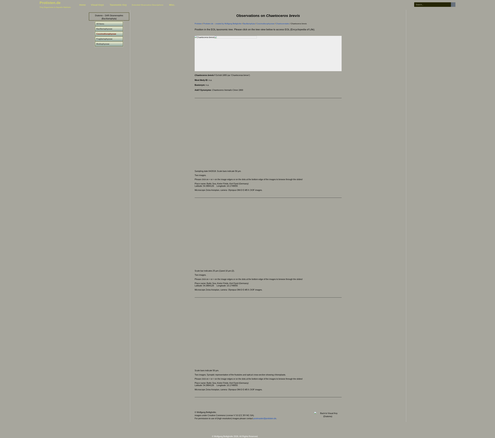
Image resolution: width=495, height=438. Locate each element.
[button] (227, 135)
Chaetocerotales (282, 24)
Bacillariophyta (249, 24)
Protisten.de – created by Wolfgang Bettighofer (222, 24)
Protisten (198, 24)
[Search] (453, 4)
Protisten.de (50, 3)
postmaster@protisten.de (264, 418)
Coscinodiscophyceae (265, 24)
